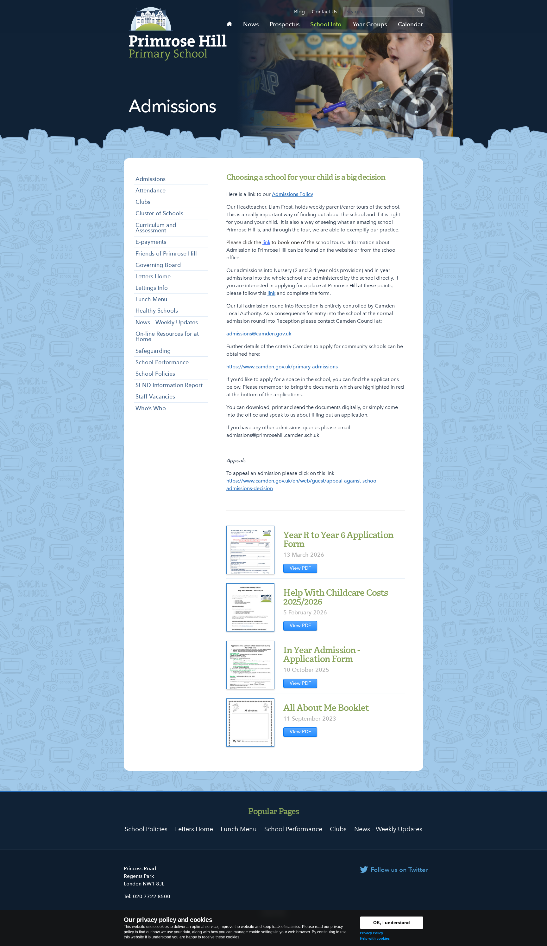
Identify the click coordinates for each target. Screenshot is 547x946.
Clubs (142, 201)
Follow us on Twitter (399, 869)
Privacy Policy (371, 933)
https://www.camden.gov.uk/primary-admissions (282, 367)
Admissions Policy (292, 194)
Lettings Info (151, 287)
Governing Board (158, 265)
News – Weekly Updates (166, 322)
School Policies (155, 373)
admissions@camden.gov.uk (258, 334)
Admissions (150, 179)
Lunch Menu (151, 299)
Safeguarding (153, 350)
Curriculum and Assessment (155, 228)
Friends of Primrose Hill (166, 253)
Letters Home (153, 276)
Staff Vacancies (155, 396)
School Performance (162, 362)
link (266, 242)
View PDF (300, 568)
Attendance (150, 190)
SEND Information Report (169, 385)
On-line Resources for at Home (167, 336)
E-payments (150, 241)
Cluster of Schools (159, 213)
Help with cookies (375, 938)
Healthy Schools (156, 310)
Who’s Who (150, 408)
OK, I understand (391, 922)
